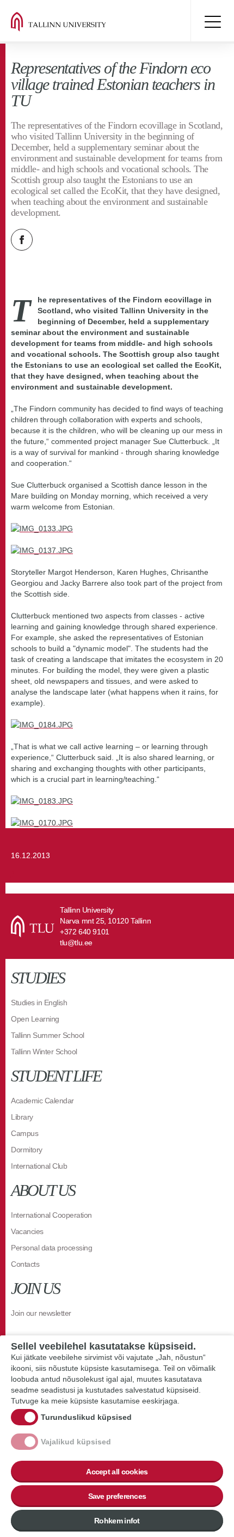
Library (22, 1117)
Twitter (49, 240)
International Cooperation (51, 1215)
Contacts (25, 1264)
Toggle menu (212, 22)
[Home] (76, 21)
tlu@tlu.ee (76, 942)
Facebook (22, 240)
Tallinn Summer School (47, 1035)
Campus (24, 1133)
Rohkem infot (117, 1520)
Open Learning (35, 1018)
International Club (39, 1166)
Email (76, 240)
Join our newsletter (41, 1313)
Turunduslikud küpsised (86, 1417)
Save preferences (117, 1496)
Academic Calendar (42, 1100)
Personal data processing (51, 1247)
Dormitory (26, 1149)
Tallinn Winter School (44, 1051)
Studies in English (39, 1002)
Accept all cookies (116, 1471)
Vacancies (27, 1231)
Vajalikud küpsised (76, 1441)
